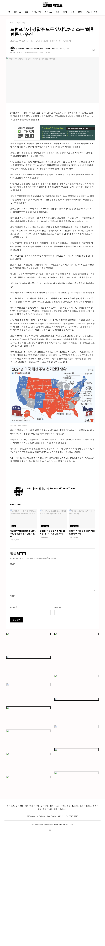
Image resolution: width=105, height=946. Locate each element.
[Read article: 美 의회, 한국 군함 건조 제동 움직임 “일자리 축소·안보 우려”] (53, 519)
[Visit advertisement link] (54, 133)
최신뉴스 (17, 12)
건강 (94, 806)
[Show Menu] (7, 4)
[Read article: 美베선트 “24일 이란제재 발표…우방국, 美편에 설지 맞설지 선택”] (23, 519)
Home (12, 23)
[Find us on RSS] (56, 829)
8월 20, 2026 (15, 540)
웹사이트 (58, 607)
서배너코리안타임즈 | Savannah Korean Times (37, 49)
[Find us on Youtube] (53, 829)
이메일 (13, 607)
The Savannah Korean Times (63, 824)
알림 (55, 809)
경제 (57, 12)
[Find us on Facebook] (46, 829)
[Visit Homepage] (53, 4)
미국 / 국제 (36, 12)
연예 (80, 12)
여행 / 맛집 (42, 809)
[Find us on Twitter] (50, 829)
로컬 (27, 12)
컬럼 (50, 809)
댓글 (12, 563)
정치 (65, 12)
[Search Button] (97, 4)
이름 (12, 596)
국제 (13, 526)
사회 (72, 12)
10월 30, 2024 (64, 49)
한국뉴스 (48, 12)
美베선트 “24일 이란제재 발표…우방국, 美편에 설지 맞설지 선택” (23, 534)
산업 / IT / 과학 (91, 12)
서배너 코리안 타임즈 (44, 824)
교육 (81, 806)
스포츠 (88, 806)
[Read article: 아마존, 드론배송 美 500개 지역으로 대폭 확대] (82, 519)
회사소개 (63, 809)
